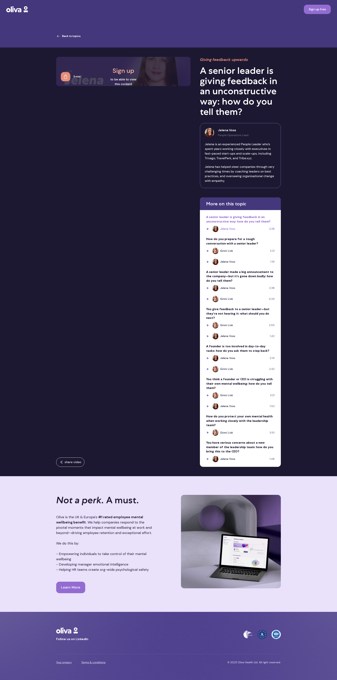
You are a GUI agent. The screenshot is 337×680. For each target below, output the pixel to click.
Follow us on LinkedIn (72, 639)
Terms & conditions (93, 662)
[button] (70, 462)
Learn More (70, 587)
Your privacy (64, 662)
